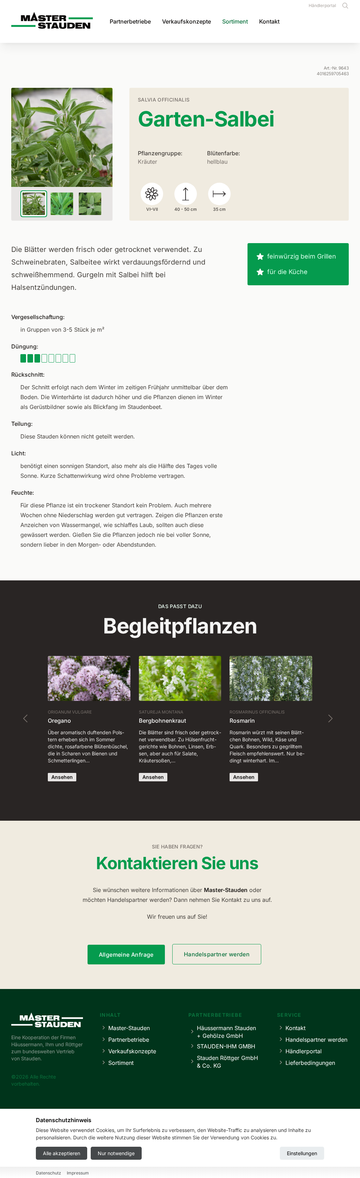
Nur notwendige (116, 1153)
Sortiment (235, 21)
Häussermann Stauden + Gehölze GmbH (226, 1031)
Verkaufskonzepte (186, 21)
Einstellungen (302, 1153)
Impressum (78, 1173)
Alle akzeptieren (61, 1153)
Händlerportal (322, 5)
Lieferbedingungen (310, 1062)
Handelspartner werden (217, 954)
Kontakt (269, 21)
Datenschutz (48, 1173)
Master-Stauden (129, 1027)
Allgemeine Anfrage (126, 954)
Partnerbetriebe (130, 21)
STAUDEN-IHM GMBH (226, 1046)
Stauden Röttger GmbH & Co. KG (227, 1061)
